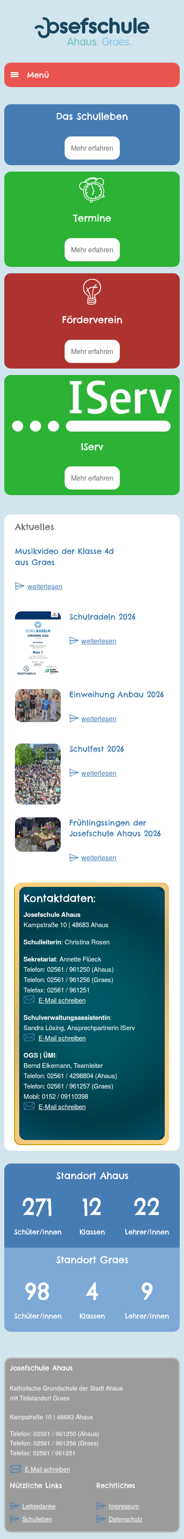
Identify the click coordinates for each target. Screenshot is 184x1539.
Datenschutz (125, 1519)
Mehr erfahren (92, 148)
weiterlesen (44, 586)
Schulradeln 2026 (102, 617)
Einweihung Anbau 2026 (116, 694)
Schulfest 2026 (96, 749)
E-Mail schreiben (62, 999)
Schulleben (37, 1519)
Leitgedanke (39, 1506)
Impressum (124, 1506)
